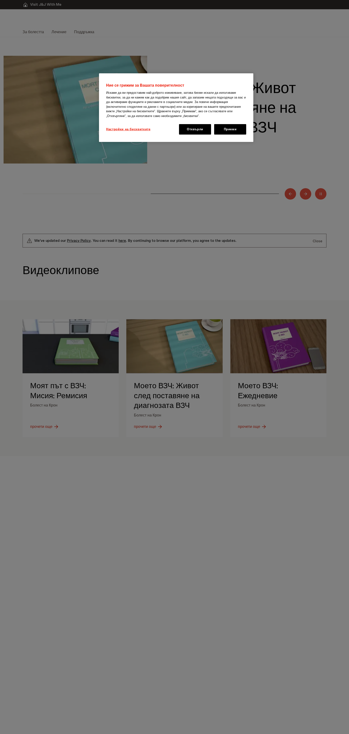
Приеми (230, 129)
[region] (176, 107)
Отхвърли (195, 129)
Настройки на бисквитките (128, 129)
